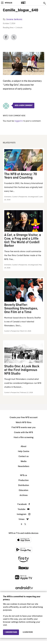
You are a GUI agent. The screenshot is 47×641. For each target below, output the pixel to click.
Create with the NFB (23, 432)
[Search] (44, 3)
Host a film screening (23, 437)
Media (23, 461)
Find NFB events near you (23, 427)
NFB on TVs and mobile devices (23, 533)
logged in (19, 121)
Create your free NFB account (23, 417)
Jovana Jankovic (14, 19)
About (23, 446)
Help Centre (23, 451)
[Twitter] (14, 37)
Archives (24, 495)
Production (23, 480)
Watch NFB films (23, 422)
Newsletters (23, 466)
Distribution (23, 485)
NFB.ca (23, 475)
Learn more (28, 632)
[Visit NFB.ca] (27, 3)
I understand (11, 632)
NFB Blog (8, 3)
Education (23, 490)
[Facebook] (6, 37)
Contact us (24, 456)
